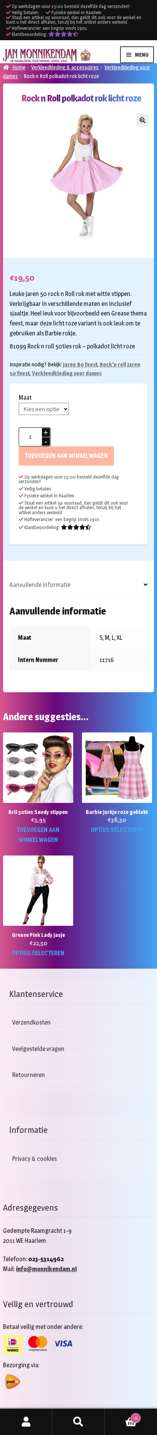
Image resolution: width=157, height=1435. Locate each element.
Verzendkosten (31, 1022)
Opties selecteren (117, 830)
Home (19, 67)
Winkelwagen (121, 1415)
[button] (142, 120)
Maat (25, 397)
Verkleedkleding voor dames (67, 373)
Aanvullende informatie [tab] (40, 584)
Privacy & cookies (34, 1158)
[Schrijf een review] (63, 34)
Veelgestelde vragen (38, 1049)
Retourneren (28, 1075)
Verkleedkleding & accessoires (65, 67)
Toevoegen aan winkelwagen (66, 455)
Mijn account (26, 1422)
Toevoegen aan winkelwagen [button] (38, 834)
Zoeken (78, 1422)
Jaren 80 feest (80, 364)
